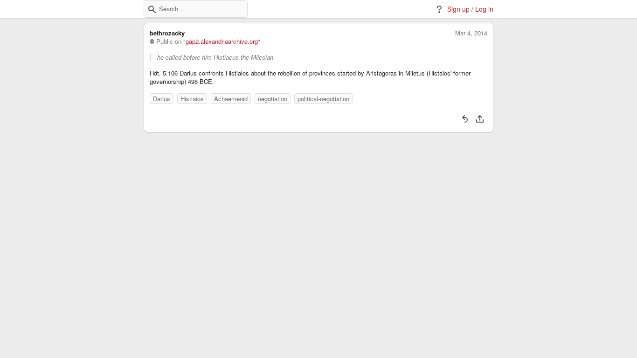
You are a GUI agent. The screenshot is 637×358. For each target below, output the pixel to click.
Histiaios (192, 99)
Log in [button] (484, 9)
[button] (152, 9)
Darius (161, 99)
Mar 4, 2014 (471, 33)
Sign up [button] (458, 9)
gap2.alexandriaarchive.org (222, 41)
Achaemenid (231, 99)
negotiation (272, 99)
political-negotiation (323, 99)
